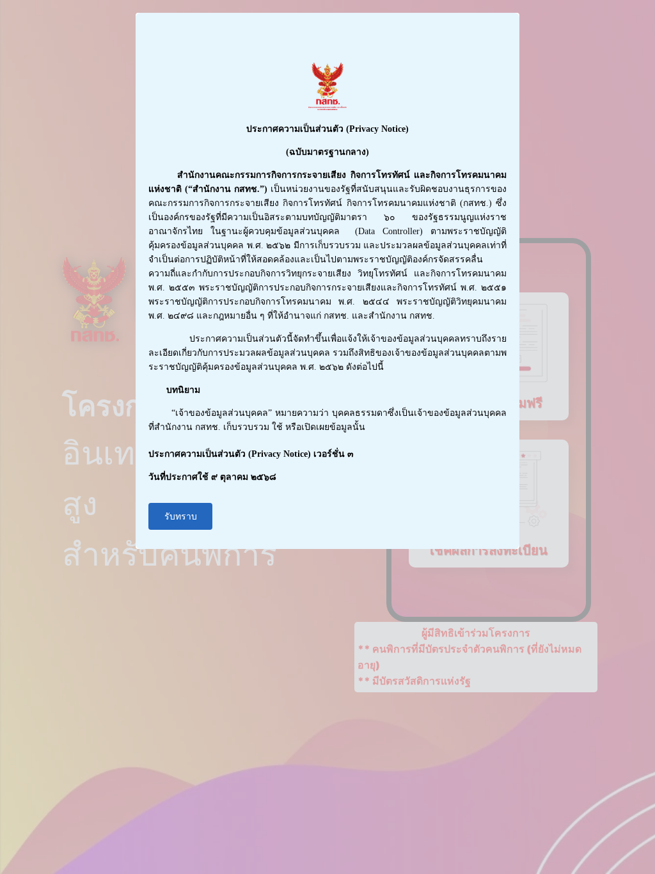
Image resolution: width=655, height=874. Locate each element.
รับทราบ (180, 516)
